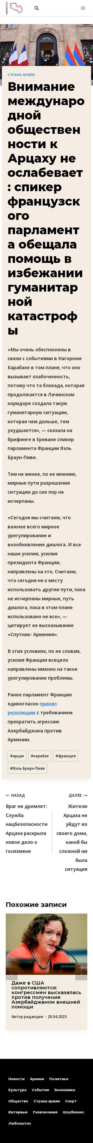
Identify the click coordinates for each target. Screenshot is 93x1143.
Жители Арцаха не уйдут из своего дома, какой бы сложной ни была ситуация (72, 832)
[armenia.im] (16, 8)
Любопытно (19, 1123)
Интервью (18, 1112)
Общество (18, 1101)
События (40, 1089)
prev (12, 974)
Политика (58, 1078)
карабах (40, 755)
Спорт (71, 1101)
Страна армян (21, 75)
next (81, 974)
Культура (17, 1089)
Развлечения (45, 1112)
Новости (16, 1078)
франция (66, 755)
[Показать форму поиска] (34, 8)
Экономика (64, 1089)
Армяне (37, 1078)
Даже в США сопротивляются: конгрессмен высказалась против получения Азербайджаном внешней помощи (46, 995)
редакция (33, 1016)
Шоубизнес (73, 1112)
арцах (17, 755)
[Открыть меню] (82, 8)
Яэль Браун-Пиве (27, 768)
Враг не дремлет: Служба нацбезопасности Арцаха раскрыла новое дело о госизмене (26, 823)
